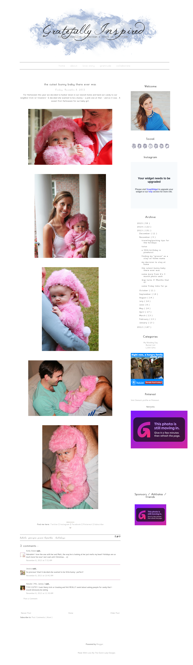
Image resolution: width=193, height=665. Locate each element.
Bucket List (150, 345)
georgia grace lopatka (41, 537)
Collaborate (123, 65)
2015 (140, 223)
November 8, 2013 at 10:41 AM (39, 575)
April (142, 312)
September (145, 294)
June (142, 304)
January (143, 322)
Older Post (115, 613)
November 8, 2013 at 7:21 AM (39, 560)
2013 (140, 230)
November (145, 237)
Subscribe (99, 524)
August (143, 297)
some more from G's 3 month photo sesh (154, 275)
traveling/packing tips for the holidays (155, 241)
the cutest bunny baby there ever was (154, 269)
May (141, 308)
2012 (140, 327)
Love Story (89, 65)
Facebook (76, 524)
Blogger (99, 644)
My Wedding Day (150, 342)
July (141, 301)
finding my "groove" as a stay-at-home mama (155, 257)
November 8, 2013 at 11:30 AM (39, 593)
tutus (144, 246)
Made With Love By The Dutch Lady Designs (96, 653)
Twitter (54, 524)
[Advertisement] (147, 546)
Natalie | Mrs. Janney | (35, 583)
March (142, 315)
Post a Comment (30, 598)
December (145, 233)
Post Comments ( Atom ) (42, 617)
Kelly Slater (31, 550)
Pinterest (87, 524)
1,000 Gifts (150, 347)
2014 (140, 227)
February (144, 319)
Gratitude (105, 65)
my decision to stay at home (154, 263)
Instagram (65, 524)
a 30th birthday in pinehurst (151, 251)
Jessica (29, 568)
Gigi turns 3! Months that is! (155, 281)
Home (62, 65)
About (73, 65)
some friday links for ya (154, 286)
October (144, 290)
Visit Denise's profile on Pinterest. (145, 400)
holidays (61, 537)
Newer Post (26, 613)
